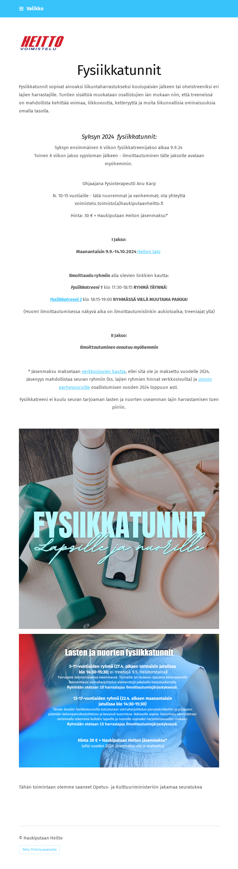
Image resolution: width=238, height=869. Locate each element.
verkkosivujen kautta (104, 371)
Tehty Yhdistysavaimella (39, 850)
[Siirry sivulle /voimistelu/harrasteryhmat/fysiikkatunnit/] (119, 529)
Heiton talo (149, 251)
